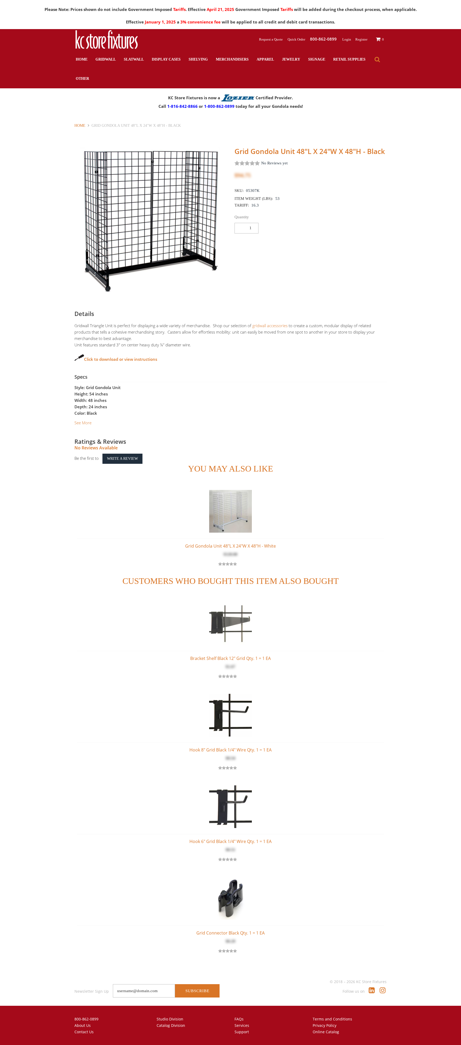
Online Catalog (326, 1031)
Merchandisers (232, 59)
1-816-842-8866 (182, 106)
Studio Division (170, 1019)
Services (242, 1025)
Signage (316, 59)
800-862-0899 (86, 1019)
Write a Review (122, 459)
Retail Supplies (349, 59)
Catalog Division (171, 1025)
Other (82, 79)
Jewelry (291, 59)
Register (361, 39)
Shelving (198, 59)
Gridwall (106, 59)
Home (82, 59)
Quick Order (297, 39)
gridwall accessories (270, 325)
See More (83, 422)
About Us (82, 1025)
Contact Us (84, 1031)
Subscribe (197, 991)
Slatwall (134, 59)
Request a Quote (271, 39)
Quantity (242, 217)
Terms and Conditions (332, 1019)
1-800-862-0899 (219, 106)
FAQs (239, 1019)
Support (242, 1031)
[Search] (377, 59)
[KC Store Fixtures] (106, 39)
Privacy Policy (324, 1025)
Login (346, 39)
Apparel (265, 59)
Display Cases (166, 59)
